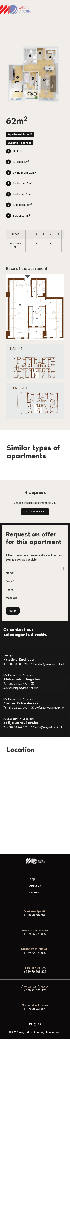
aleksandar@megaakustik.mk (20, 688)
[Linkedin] (30, 1024)
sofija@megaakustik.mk (49, 727)
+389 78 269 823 (17, 727)
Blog (32, 879)
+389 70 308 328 (17, 664)
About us (35, 885)
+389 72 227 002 (17, 707)
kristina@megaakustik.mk (50, 664)
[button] (20, 134)
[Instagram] (39, 1024)
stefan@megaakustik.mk (49, 707)
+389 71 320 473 (17, 683)
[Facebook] (35, 1024)
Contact (34, 892)
